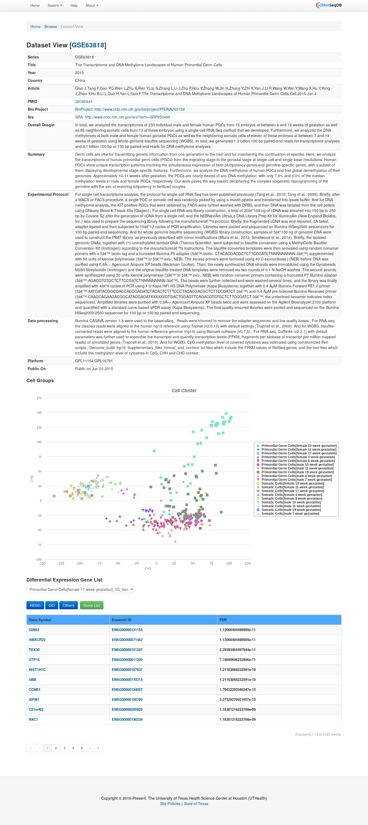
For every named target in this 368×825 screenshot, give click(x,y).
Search (54, 5)
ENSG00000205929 (127, 709)
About (91, 5)
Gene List (92, 605)
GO (52, 605)
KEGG (35, 605)
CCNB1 (34, 689)
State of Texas (196, 803)
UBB (32, 679)
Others (68, 605)
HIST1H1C (37, 669)
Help (74, 5)
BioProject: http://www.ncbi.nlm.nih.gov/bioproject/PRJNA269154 (130, 109)
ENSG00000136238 (127, 719)
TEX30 (34, 649)
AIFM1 (34, 699)
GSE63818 (88, 45)
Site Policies (170, 803)
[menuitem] (35, 5)
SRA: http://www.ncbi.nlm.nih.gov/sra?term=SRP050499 (122, 117)
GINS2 (34, 629)
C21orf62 (36, 709)
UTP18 (34, 659)
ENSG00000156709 (127, 699)
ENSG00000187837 (127, 669)
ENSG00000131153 (127, 629)
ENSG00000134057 (127, 689)
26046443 (83, 101)
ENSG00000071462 (127, 639)
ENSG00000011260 (127, 659)
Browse (50, 26)
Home (35, 5)
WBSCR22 (37, 639)
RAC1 (33, 719)
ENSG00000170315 (127, 679)
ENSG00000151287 (127, 649)
